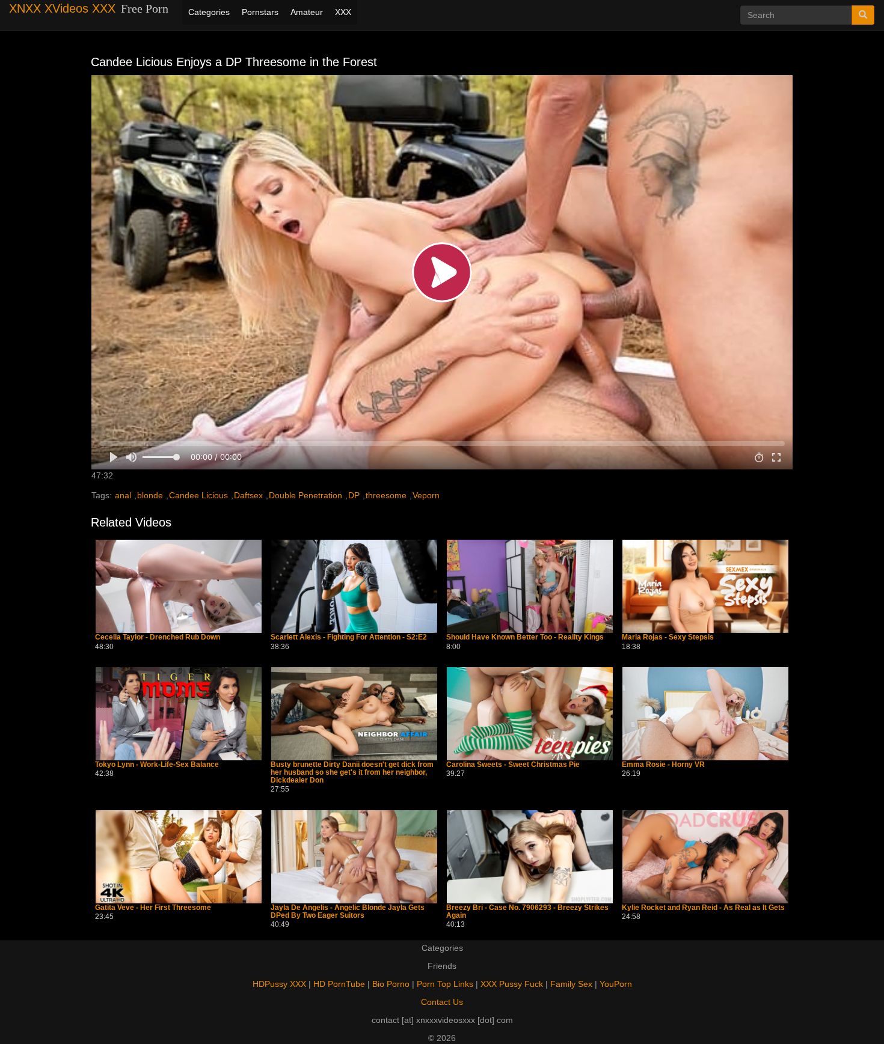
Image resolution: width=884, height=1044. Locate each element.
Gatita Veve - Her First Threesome (153, 908)
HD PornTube (339, 984)
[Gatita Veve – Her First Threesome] (178, 857)
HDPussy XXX (279, 984)
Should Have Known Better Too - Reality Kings (525, 637)
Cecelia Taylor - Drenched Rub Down (157, 637)
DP (354, 495)
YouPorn (616, 984)
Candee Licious (198, 495)
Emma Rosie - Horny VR (663, 765)
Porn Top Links (445, 984)
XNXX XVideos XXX (62, 8)
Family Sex (571, 984)
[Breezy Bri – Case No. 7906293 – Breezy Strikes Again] (529, 857)
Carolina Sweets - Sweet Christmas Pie (513, 765)
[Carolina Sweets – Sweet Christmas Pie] (529, 714)
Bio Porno (391, 984)
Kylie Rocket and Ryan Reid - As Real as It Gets (703, 908)
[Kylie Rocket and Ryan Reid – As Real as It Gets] (705, 857)
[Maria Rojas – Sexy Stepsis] (705, 586)
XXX (343, 12)
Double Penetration (305, 495)
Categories (209, 12)
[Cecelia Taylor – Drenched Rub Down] (178, 586)
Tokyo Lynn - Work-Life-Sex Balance (157, 765)
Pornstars (260, 12)
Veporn (426, 495)
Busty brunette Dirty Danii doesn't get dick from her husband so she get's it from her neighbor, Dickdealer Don (352, 772)
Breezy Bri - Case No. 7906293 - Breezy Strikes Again (527, 912)
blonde (150, 495)
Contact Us (442, 1002)
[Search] (863, 15)
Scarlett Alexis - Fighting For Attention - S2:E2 (349, 637)
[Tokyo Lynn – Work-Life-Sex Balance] (178, 714)
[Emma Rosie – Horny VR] (705, 714)
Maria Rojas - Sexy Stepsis (668, 637)
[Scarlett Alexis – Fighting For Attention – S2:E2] (354, 586)
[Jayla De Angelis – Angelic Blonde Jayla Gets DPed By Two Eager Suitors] (354, 857)
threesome (386, 495)
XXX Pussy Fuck (511, 984)
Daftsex (248, 495)
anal (123, 495)
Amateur (306, 12)
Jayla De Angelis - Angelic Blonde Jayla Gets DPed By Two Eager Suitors (348, 912)
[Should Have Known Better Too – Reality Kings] (529, 586)
